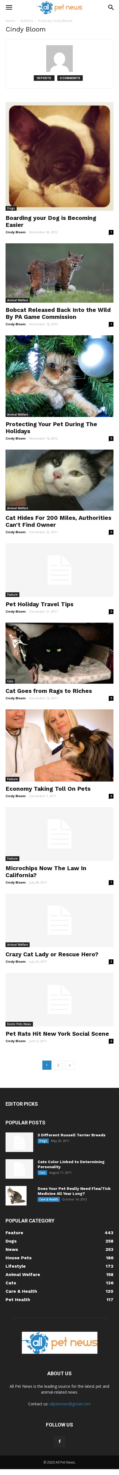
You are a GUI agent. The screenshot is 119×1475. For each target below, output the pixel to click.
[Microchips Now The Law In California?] (59, 834)
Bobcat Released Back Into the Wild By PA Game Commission (58, 313)
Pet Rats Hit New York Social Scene (57, 1033)
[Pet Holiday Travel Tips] (59, 570)
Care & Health (48, 1199)
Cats (10, 681)
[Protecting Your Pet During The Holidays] (59, 376)
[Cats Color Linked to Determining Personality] (19, 1169)
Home (10, 20)
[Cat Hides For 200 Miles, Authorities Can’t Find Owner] (59, 480)
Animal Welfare (17, 300)
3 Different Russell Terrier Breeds (71, 1135)
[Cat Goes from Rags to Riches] (59, 653)
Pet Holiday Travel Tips (39, 604)
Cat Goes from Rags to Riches (49, 690)
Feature (12, 594)
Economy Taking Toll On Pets (48, 788)
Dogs (11, 208)
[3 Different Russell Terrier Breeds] (19, 1142)
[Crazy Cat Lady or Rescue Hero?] (59, 920)
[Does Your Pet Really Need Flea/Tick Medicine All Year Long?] (16, 1195)
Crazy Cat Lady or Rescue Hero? (52, 954)
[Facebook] (59, 1441)
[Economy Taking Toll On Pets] (59, 745)
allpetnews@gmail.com (70, 1403)
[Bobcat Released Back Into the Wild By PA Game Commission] (59, 273)
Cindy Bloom (15, 232)
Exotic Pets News (19, 1024)
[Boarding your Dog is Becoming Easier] (59, 156)
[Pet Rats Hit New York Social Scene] (59, 1000)
